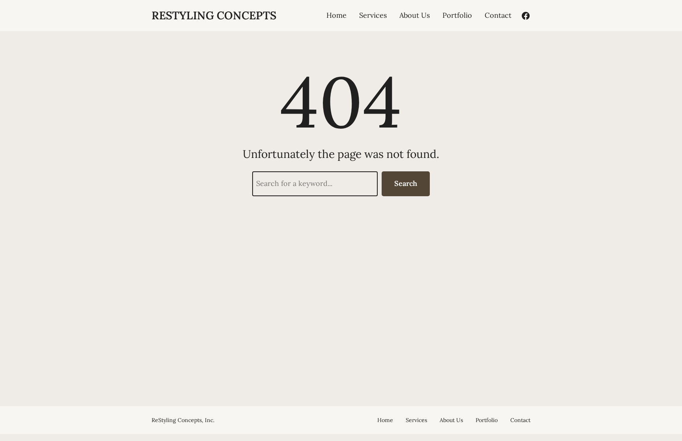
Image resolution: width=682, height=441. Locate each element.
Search (405, 183)
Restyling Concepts (214, 15)
